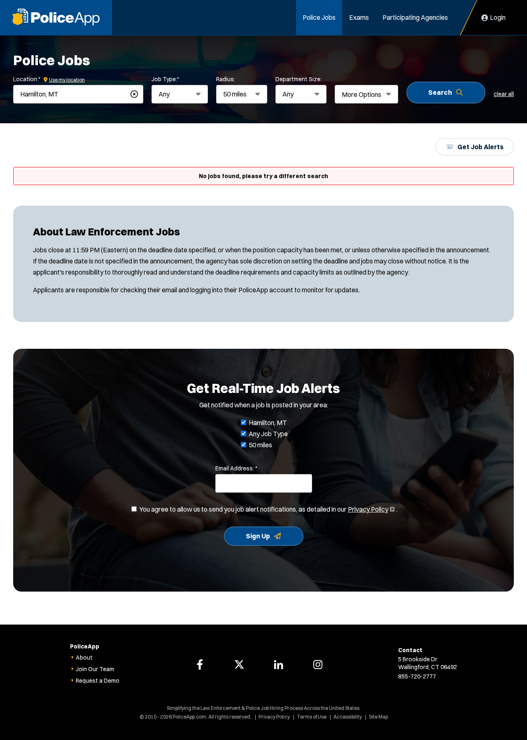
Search (440, 92)
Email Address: (236, 468)
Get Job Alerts (480, 147)
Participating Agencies (415, 17)
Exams (359, 17)
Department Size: (298, 79)
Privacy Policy (370, 509)
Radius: (225, 79)
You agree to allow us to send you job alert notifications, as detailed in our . (269, 509)
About (84, 657)
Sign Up (258, 536)
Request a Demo (97, 680)
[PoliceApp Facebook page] (199, 664)
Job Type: (165, 79)
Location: (26, 79)
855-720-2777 (417, 676)
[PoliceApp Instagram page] (318, 664)
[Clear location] (134, 94)
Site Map (378, 717)
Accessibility (347, 717)
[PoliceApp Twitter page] (239, 664)
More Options (361, 94)
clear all (504, 94)
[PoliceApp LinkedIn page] (278, 664)
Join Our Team (95, 669)
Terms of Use (311, 717)
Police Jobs (319, 17)
